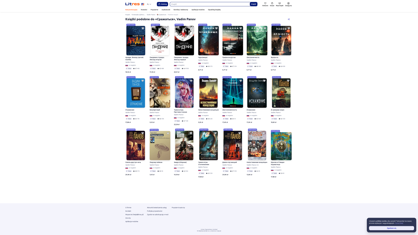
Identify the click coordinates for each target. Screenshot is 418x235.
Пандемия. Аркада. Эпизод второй (157, 58)
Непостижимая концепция (208, 110)
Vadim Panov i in (253, 165)
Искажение (251, 110)
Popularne (154, 10)
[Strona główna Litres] (134, 4)
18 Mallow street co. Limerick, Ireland (209, 231)
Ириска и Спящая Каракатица (277, 163)
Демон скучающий (229, 162)
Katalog (164, 4)
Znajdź (253, 4)
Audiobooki (166, 10)
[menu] (149, 4)
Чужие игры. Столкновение (203, 163)
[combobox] (210, 4)
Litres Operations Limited (209, 229)
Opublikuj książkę (214, 10)
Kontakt (128, 211)
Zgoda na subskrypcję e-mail (157, 215)
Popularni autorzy (178, 208)
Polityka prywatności (154, 211)
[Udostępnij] (289, 19)
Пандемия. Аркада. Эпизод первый (181, 58)
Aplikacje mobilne (198, 10)
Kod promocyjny (131, 10)
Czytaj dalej (399, 223)
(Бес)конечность (253, 57)
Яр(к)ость (274, 57)
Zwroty (128, 218)
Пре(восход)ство (229, 57)
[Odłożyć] (142, 28)
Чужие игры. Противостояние (180, 111)
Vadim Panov (130, 62)
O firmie (128, 208)
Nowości (144, 10)
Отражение (129, 110)
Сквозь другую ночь (133, 162)
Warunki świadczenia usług (157, 208)
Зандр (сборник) (180, 162)
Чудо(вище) (202, 57)
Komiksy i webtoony (181, 10)
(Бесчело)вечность (229, 110)
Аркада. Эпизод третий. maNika (134, 58)
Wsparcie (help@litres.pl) (134, 215)
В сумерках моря (277, 110)
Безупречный (155, 110)
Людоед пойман (156, 162)
